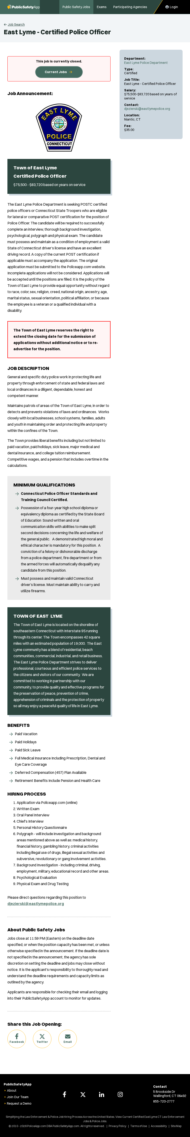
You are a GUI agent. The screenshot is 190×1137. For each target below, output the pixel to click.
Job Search (16, 24)
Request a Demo (19, 1103)
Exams (102, 7)
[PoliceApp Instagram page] (120, 1094)
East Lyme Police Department (146, 63)
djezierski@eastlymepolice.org (147, 109)
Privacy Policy (117, 1126)
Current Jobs (56, 72)
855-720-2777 (163, 1101)
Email (67, 1042)
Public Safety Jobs (76, 7)
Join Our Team (17, 1097)
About (11, 1090)
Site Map (176, 1126)
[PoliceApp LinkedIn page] (101, 1094)
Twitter (42, 1042)
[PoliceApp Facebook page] (64, 1094)
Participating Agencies (130, 7)
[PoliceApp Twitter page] (83, 1094)
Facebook (17, 1042)
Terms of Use (138, 1126)
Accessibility (159, 1126)
